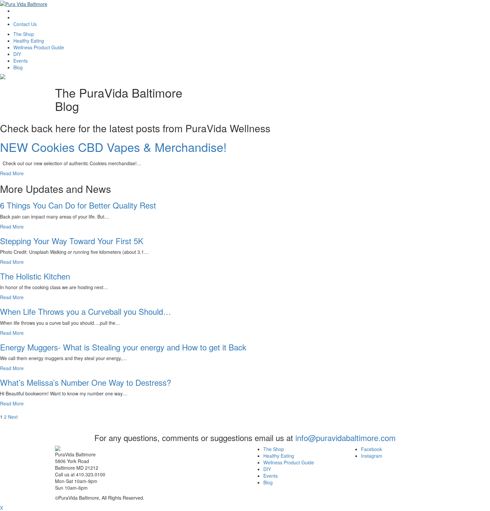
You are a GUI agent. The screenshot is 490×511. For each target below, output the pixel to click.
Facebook (371, 449)
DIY (17, 54)
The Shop (23, 34)
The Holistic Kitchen (35, 276)
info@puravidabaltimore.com (345, 437)
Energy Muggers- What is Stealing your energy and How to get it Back (123, 347)
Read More (12, 173)
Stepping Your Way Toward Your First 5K (71, 241)
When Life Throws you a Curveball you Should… (85, 311)
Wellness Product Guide (38, 47)
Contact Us (25, 24)
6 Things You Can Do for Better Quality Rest (78, 205)
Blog (18, 67)
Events (20, 60)
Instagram (371, 455)
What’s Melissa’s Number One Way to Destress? (85, 382)
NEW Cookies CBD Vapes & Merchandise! (113, 146)
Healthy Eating (28, 40)
